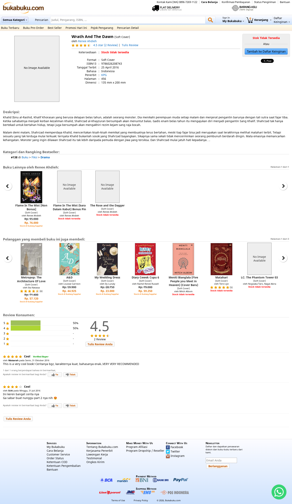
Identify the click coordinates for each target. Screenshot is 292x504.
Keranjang (259, 20)
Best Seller (55, 28)
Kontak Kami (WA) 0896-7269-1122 (177, 2)
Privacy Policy (141, 500)
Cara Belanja (209, 2)
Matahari (221, 277)
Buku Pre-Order (33, 28)
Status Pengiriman (265, 2)
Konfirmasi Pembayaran (236, 2)
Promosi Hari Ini (76, 28)
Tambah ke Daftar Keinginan (266, 51)
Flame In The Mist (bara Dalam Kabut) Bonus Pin (69, 207)
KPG (104, 75)
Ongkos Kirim (95, 462)
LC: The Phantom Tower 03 (259, 277)
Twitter (175, 451)
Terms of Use (118, 500)
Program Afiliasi (136, 447)
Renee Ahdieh (87, 41)
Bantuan (285, 2)
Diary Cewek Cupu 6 (145, 277)
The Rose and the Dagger (107, 205)
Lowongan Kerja (97, 454)
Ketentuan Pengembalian (64, 466)
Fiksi (34, 157)
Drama (45, 157)
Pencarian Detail (128, 28)
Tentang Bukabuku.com (102, 447)
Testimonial (94, 458)
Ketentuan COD (57, 462)
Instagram (178, 456)
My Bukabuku (56, 447)
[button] (100, 344)
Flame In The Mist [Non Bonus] (31, 207)
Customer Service (58, 454)
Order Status (55, 458)
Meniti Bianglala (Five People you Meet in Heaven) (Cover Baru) (183, 281)
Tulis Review (130, 45)
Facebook (177, 447)
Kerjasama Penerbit (99, 450)
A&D (69, 277)
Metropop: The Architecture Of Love (31, 279)
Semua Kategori (14, 20)
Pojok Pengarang (102, 28)
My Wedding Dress (107, 277)
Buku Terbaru (10, 28)
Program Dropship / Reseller (145, 450)
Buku (25, 157)
